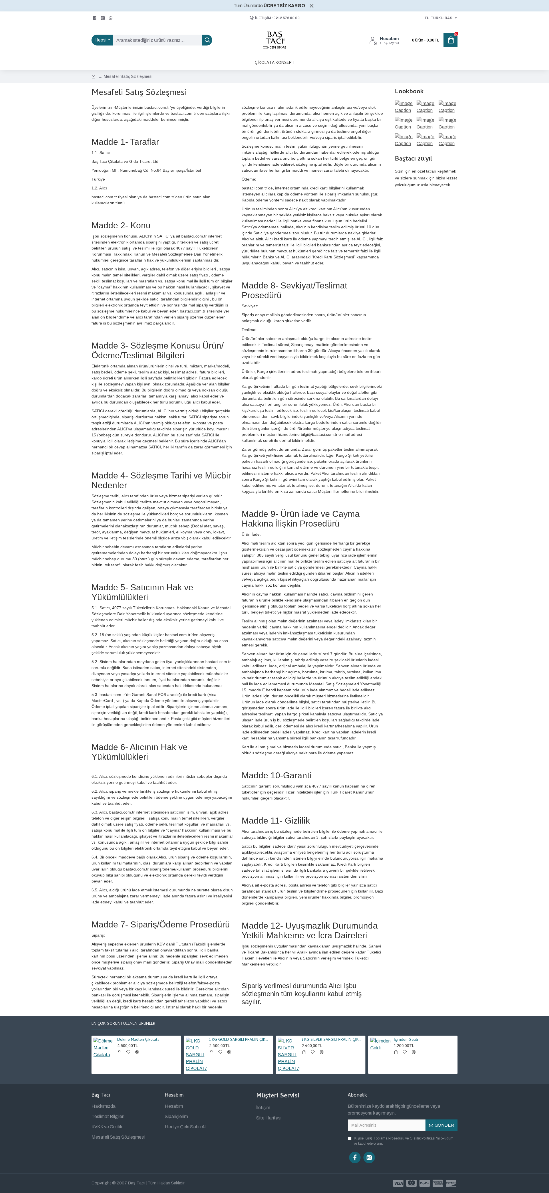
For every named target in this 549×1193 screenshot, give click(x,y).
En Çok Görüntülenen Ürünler (123, 1024)
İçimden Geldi (406, 1040)
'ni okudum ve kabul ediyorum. (403, 1140)
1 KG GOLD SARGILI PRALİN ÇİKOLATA (240, 1040)
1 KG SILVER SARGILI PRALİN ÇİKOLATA (332, 1040)
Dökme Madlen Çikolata (138, 1040)
